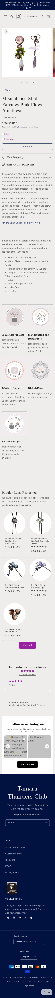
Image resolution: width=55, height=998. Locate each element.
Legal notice (29, 986)
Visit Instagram (27, 764)
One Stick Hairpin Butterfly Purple (38, 586)
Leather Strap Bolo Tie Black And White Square (40, 540)
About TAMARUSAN (15, 847)
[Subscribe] (46, 822)
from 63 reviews (27, 674)
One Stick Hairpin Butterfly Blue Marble (14, 586)
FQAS (8, 866)
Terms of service (28, 981)
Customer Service (14, 854)
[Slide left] (21, 82)
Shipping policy (44, 981)
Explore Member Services (27, 815)
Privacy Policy (12, 872)
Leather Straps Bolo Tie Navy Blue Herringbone (13, 540)
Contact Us (10, 860)
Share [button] (7, 90)
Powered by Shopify (29, 977)
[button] (6, 17)
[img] (27, 671)
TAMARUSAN (15, 977)
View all (27, 645)
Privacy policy (13, 981)
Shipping (17, 127)
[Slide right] (33, 82)
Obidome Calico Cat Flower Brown (13, 630)
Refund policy (46, 977)
